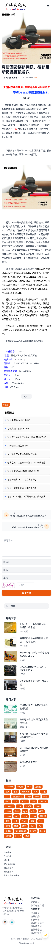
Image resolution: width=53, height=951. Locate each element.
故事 (15, 791)
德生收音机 (8, 867)
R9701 (8, 836)
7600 (37, 806)
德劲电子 (7, 852)
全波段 (8, 831)
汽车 (17, 811)
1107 (25, 816)
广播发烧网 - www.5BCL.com (31, 939)
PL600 (8, 816)
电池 (33, 811)
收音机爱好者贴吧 (11, 875)
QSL (41, 821)
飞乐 (29, 796)
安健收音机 (8, 871)
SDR (19, 806)
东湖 (45, 796)
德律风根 (25, 791)
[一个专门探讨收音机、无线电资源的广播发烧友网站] (15, 6)
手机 (32, 826)
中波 (7, 791)
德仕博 (43, 816)
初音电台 (7, 860)
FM (40, 826)
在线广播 (7, 856)
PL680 (8, 811)
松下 (15, 801)
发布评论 (26, 592)
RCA (35, 791)
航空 (15, 821)
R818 (42, 831)
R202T (33, 831)
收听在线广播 (37, 905)
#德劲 (5, 404)
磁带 (7, 801)
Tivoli (24, 821)
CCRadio (9, 806)
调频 (33, 801)
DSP (29, 786)
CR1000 (43, 801)
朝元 (41, 811)
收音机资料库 (9, 864)
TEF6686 (9, 786)
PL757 (18, 836)
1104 (33, 816)
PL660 (24, 801)
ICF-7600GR (20, 831)
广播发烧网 (6, 77)
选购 (16, 826)
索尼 (33, 821)
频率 (37, 796)
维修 (27, 836)
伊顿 (7, 821)
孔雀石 (38, 786)
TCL (7, 796)
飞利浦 (28, 806)
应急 (24, 826)
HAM (7, 826)
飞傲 (44, 791)
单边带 (20, 786)
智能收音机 (18, 796)
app (25, 811)
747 (16, 816)
